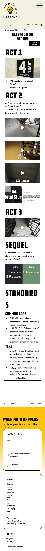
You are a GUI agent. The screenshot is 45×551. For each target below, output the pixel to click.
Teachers (9, 495)
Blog (8, 497)
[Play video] (22, 68)
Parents (9, 489)
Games (9, 486)
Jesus (8, 511)
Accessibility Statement (15, 523)
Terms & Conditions (14, 520)
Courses (9, 484)
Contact (9, 500)
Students (10, 492)
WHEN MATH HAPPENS (20, 419)
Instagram (9, 538)
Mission (9, 503)
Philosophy (10, 508)
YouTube (9, 541)
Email (9, 440)
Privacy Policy (11, 518)
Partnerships (11, 505)
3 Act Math (9, 30)
